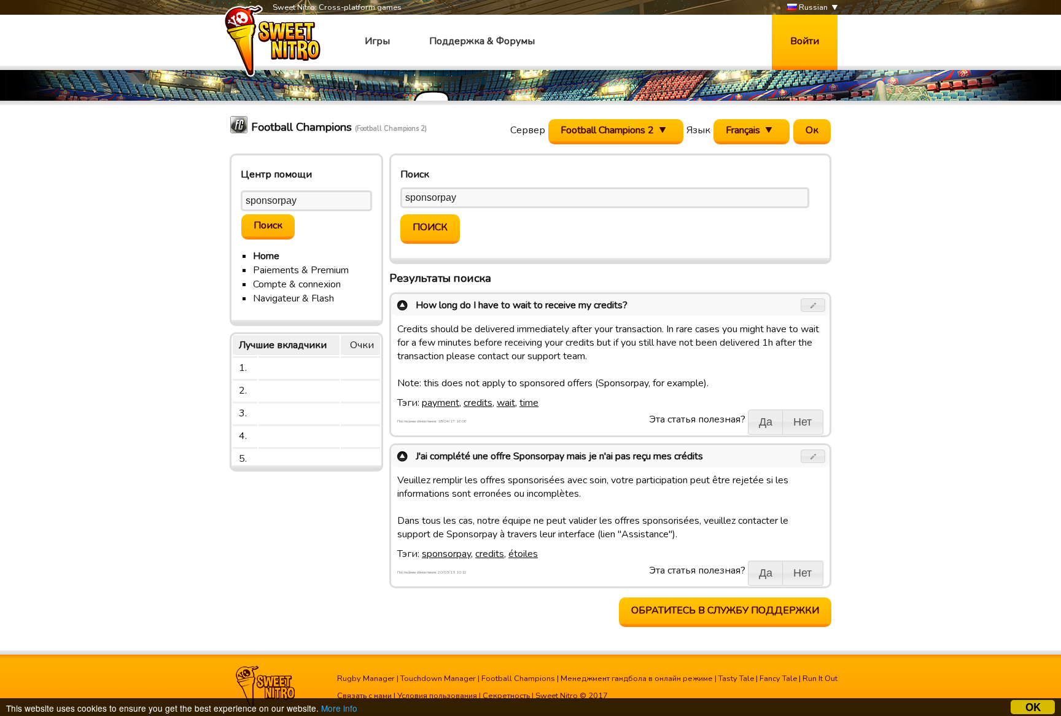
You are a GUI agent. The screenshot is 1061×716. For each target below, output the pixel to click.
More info (339, 708)
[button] (813, 305)
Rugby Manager (366, 678)
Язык (698, 130)
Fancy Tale (778, 678)
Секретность (506, 695)
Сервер (527, 130)
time (528, 403)
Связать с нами (364, 695)
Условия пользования (437, 695)
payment (440, 403)
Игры (377, 41)
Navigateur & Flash (293, 298)
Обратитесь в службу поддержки (725, 610)
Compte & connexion (297, 284)
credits (478, 403)
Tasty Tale (736, 678)
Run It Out (820, 678)
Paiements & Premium (301, 270)
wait (506, 403)
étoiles (523, 554)
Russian (812, 7)
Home (266, 256)
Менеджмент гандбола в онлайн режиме (637, 678)
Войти (804, 41)
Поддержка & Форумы (482, 41)
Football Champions (518, 678)
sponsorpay (446, 554)
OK (1033, 707)
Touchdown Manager (438, 678)
